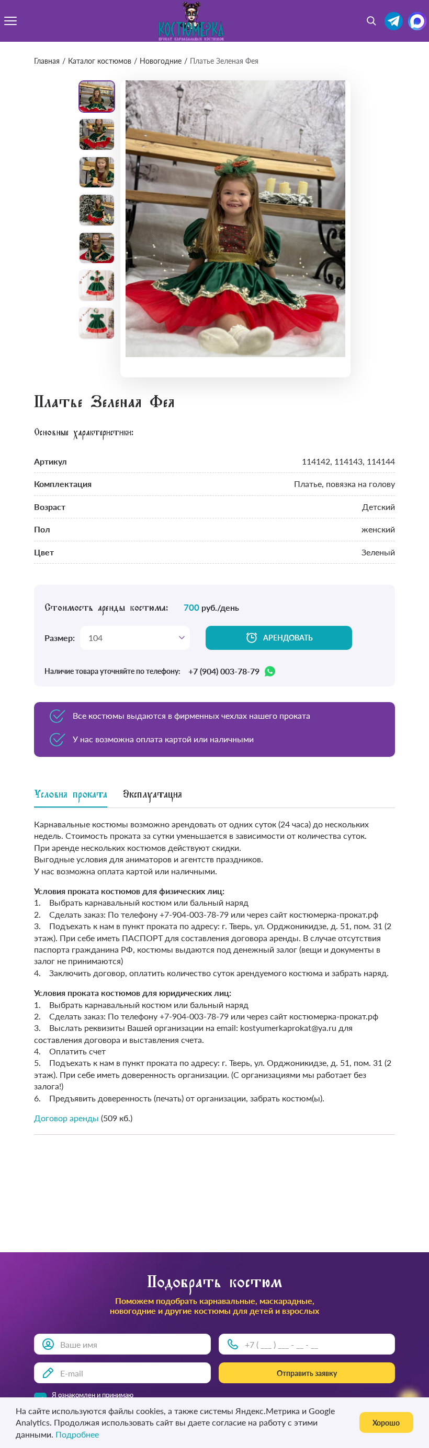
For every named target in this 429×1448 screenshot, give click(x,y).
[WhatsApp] (270, 671)
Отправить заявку (307, 1373)
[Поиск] (371, 21)
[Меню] (10, 20)
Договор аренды (66, 1118)
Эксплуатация (152, 795)
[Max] (417, 21)
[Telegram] (394, 21)
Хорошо (386, 1422)
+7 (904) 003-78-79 (223, 671)
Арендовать (288, 637)
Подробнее (77, 1434)
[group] (235, 218)
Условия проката (70, 795)
